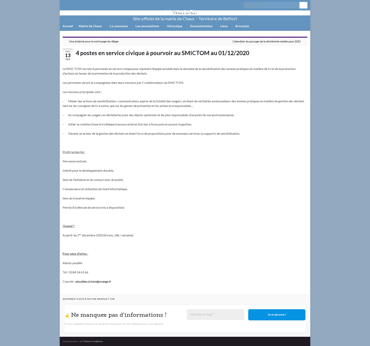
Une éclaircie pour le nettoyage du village (94, 41)
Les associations (147, 26)
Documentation (201, 26)
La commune (119, 26)
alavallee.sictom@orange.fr (93, 281)
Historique (175, 26)
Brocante (242, 26)
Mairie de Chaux (185, 12)
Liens (224, 26)
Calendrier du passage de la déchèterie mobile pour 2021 (267, 41)
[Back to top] (361, 337)
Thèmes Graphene (93, 341)
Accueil (68, 26)
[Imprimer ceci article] (304, 59)
